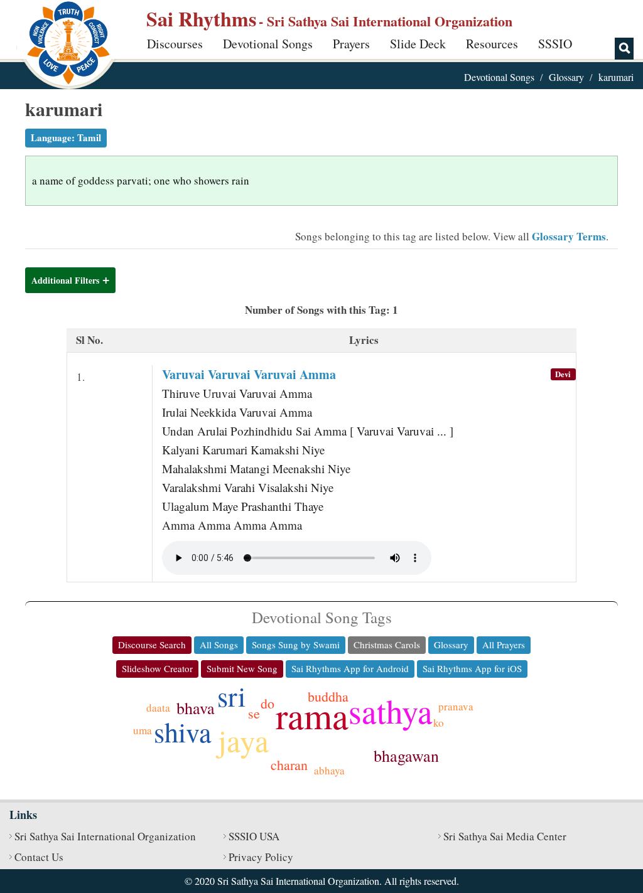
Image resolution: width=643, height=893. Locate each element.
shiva (183, 732)
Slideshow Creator (157, 668)
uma (142, 730)
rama (312, 715)
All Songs (219, 644)
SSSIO (555, 43)
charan (289, 765)
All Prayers (503, 644)
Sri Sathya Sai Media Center (504, 836)
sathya (391, 710)
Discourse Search (152, 644)
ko (438, 722)
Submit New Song (242, 668)
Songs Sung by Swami (296, 644)
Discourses (175, 43)
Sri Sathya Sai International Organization (105, 836)
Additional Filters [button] (65, 280)
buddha (328, 696)
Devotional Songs (268, 43)
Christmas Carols (387, 644)
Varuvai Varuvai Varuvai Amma (249, 374)
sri (231, 696)
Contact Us (38, 857)
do (267, 703)
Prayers (351, 43)
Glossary (566, 76)
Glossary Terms (569, 236)
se (254, 713)
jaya (243, 740)
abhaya (329, 770)
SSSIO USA (254, 836)
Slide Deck (418, 43)
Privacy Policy (261, 857)
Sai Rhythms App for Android (350, 668)
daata (158, 707)
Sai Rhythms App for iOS (472, 668)
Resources (492, 43)
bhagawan (406, 755)
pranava (455, 706)
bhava (195, 708)
